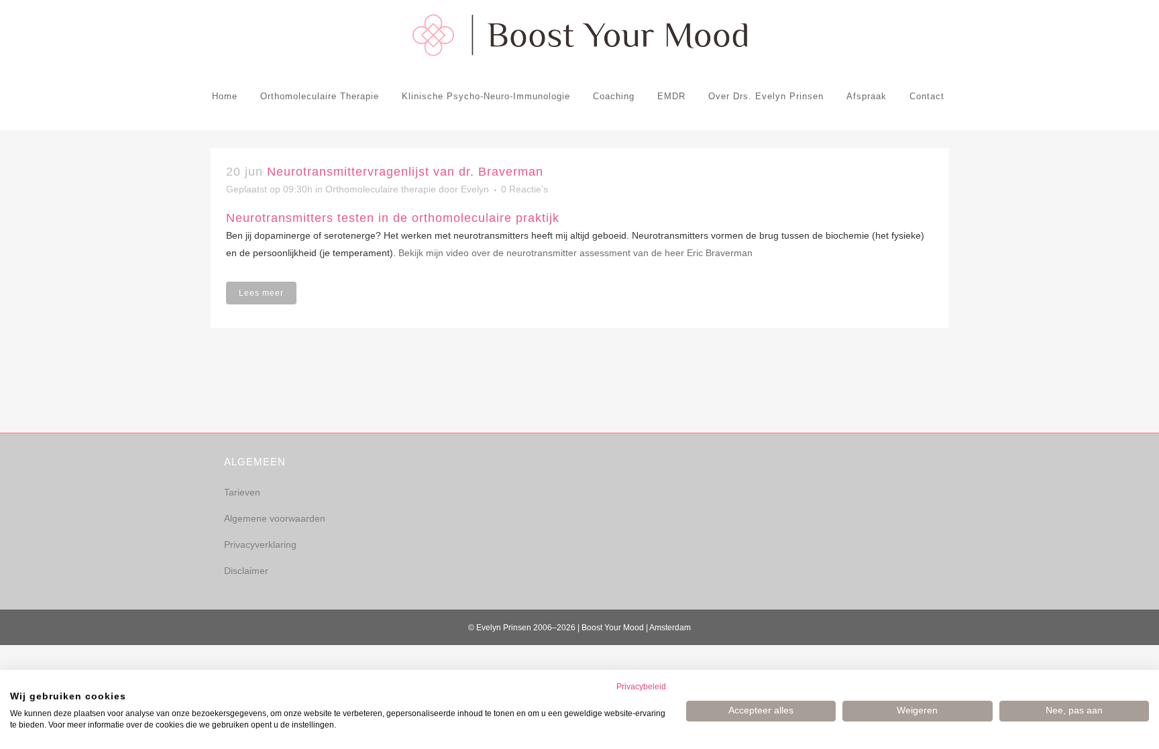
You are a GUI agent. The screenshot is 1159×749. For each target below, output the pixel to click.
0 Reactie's (524, 189)
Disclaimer (246, 570)
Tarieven (242, 492)
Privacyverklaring (260, 544)
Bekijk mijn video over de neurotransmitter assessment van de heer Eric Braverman (575, 252)
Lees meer (261, 293)
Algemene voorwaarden (274, 518)
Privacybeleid (641, 686)
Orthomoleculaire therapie (380, 189)
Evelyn (475, 189)
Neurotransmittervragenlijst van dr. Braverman (405, 171)
